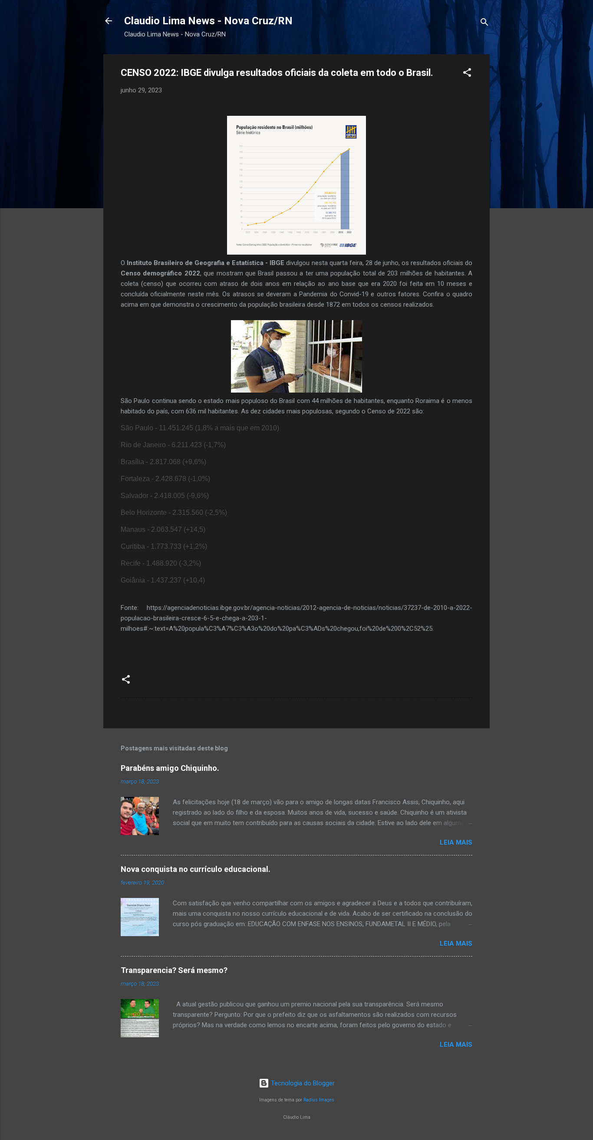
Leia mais (456, 842)
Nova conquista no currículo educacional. (195, 869)
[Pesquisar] (484, 23)
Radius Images (318, 1100)
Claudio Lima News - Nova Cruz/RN (208, 21)
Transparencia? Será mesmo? (174, 970)
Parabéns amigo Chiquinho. (170, 768)
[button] (467, 74)
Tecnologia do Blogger (302, 1083)
